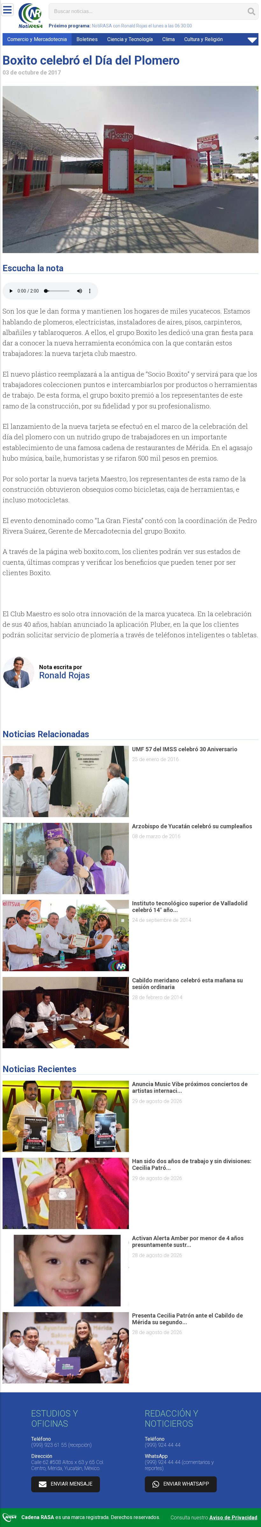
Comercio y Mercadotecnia (37, 39)
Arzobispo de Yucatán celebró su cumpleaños (192, 826)
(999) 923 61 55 (49, 1445)
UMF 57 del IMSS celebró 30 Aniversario (184, 749)
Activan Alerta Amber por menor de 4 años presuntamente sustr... (187, 1241)
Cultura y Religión (203, 39)
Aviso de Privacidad (233, 1518)
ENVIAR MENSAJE (71, 1484)
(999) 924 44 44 (162, 1445)
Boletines (87, 39)
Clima (168, 39)
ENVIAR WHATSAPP (186, 1484)
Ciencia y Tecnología (130, 39)
